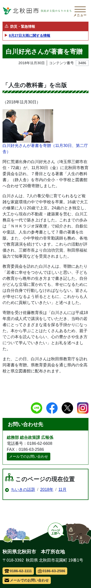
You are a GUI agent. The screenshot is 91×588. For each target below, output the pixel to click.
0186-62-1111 (21, 571)
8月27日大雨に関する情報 (29, 35)
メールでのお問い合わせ (28, 456)
